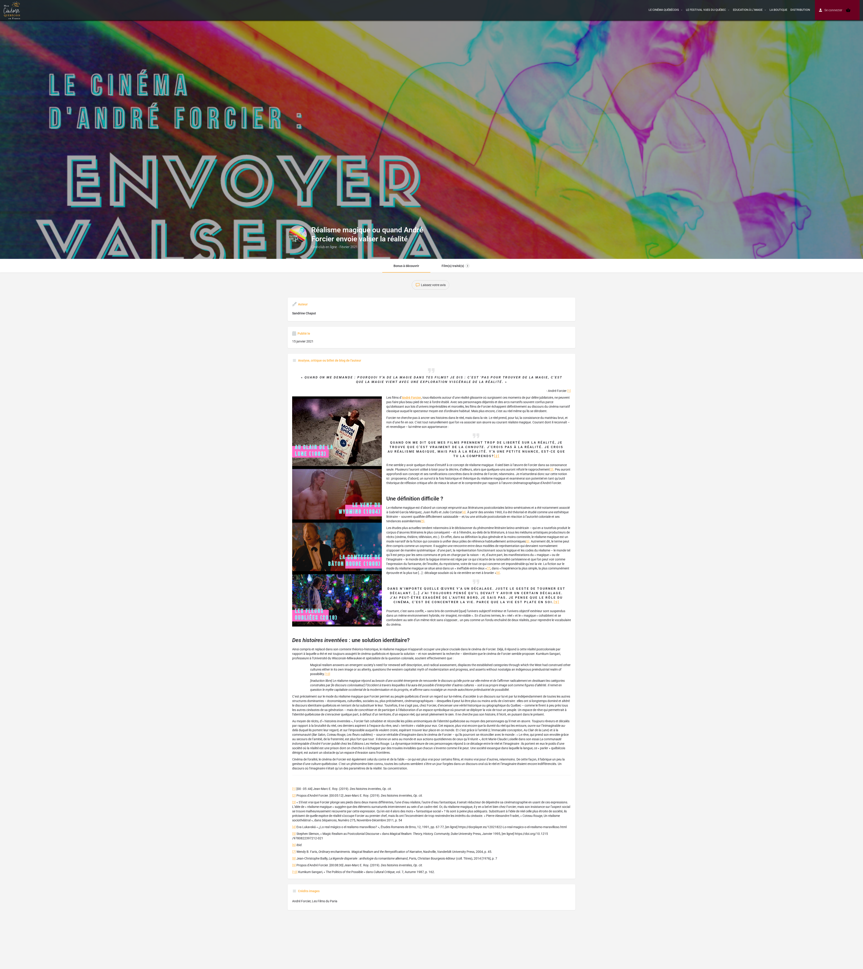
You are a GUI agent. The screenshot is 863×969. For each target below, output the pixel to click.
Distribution (800, 9)
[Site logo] (12, 9)
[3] (551, 469)
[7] (488, 568)
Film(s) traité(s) (455, 266)
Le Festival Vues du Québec (706, 9)
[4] (464, 512)
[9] (556, 602)
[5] (422, 521)
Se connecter (833, 10)
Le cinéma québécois (664, 9)
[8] (498, 573)
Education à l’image (748, 9)
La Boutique (778, 9)
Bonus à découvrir (406, 266)
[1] (569, 391)
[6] (527, 541)
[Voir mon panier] (848, 10)
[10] (327, 674)
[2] (497, 456)
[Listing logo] (298, 234)
